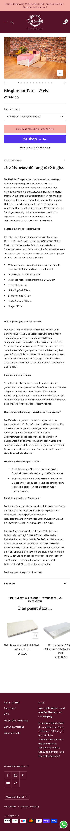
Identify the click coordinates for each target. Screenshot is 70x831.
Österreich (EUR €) (15, 797)
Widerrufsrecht (12, 732)
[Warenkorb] (64, 22)
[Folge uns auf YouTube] (8, 783)
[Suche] (12, 22)
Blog (53, 723)
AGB (6, 714)
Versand (9, 583)
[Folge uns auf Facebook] (8, 775)
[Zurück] (5, 83)
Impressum (10, 708)
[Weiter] (64, 83)
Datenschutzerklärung (16, 720)
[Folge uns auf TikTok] (15, 783)
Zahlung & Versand (14, 726)
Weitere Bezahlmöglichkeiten (35, 147)
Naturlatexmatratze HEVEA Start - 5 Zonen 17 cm (22, 647)
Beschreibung (12, 161)
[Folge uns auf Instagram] (15, 775)
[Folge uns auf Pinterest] (23, 775)
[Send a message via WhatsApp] (63, 824)
